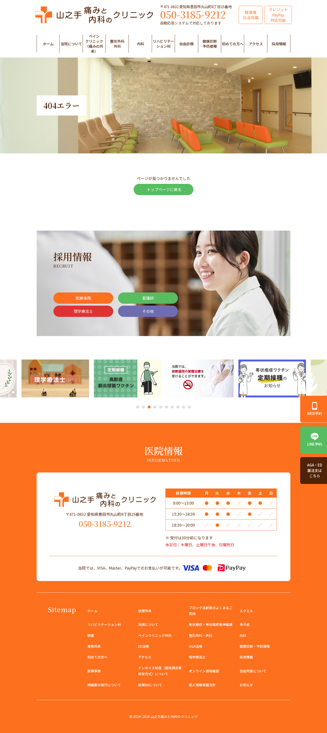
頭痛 (90, 635)
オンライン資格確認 (204, 671)
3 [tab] (149, 407)
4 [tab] (155, 407)
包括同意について (253, 671)
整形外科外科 (117, 44)
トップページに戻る (164, 189)
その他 (148, 311)
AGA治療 (195, 646)
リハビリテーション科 (163, 44)
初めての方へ (232, 43)
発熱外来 (94, 646)
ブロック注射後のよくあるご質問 (210, 610)
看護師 (148, 298)
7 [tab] (172, 407)
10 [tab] (189, 407)
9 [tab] (184, 407)
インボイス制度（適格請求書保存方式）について (160, 670)
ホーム (48, 43)
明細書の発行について (104, 684)
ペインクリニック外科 (155, 635)
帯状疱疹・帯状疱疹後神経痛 (210, 624)
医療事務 (83, 298)
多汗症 (245, 624)
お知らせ (246, 684)
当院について (71, 43)
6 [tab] (166, 407)
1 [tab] (138, 407)
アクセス (256, 43)
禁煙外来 (145, 610)
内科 (140, 43)
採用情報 (279, 43)
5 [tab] (161, 407)
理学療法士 (83, 311)
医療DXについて (150, 684)
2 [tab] (143, 407)
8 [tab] (178, 407)
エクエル (246, 610)
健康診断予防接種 (210, 44)
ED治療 (143, 646)
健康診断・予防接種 (255, 646)
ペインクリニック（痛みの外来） (94, 44)
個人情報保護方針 (202, 684)
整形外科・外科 (200, 635)
